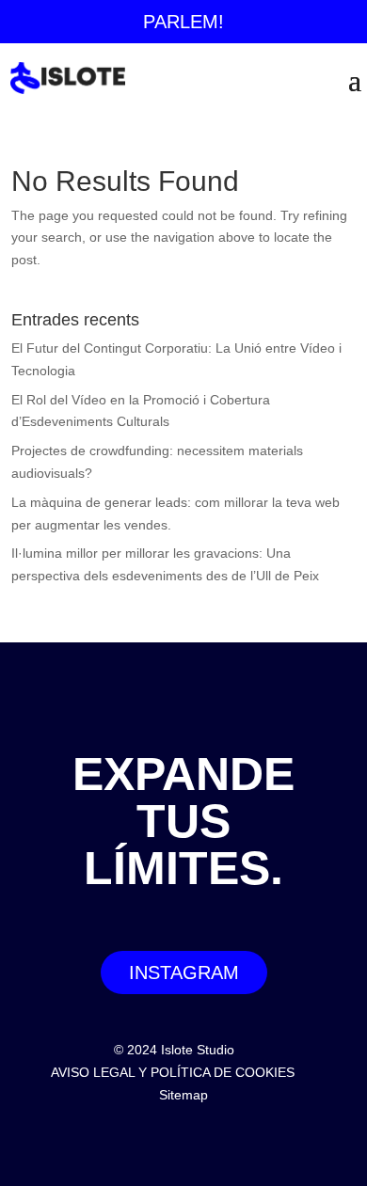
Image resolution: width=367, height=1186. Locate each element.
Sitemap (183, 1094)
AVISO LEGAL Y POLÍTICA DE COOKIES (173, 1072)
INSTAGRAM (184, 972)
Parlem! (183, 21)
